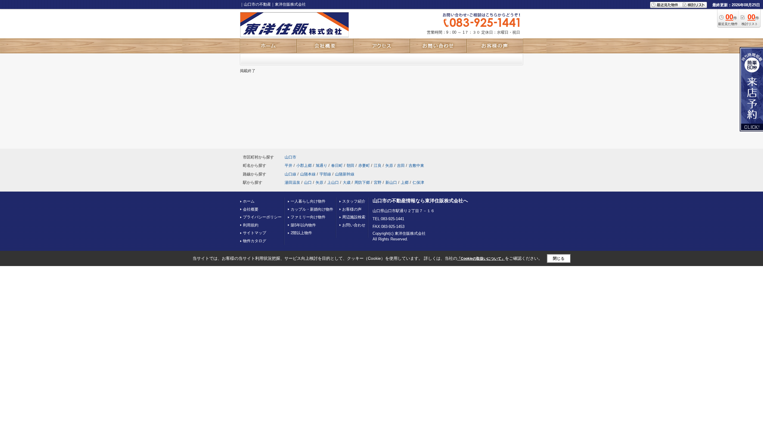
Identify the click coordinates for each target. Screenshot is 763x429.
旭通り (321, 165)
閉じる (559, 258)
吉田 (401, 165)
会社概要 (250, 209)
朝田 (350, 165)
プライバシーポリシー (262, 217)
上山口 (333, 182)
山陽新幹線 (344, 174)
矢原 (389, 165)
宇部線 (325, 174)
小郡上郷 (304, 165)
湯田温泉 (292, 182)
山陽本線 (308, 174)
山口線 (290, 174)
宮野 (378, 182)
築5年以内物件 (303, 225)
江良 (378, 165)
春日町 (337, 165)
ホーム (249, 201)
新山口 (391, 182)
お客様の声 (352, 209)
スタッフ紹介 (353, 201)
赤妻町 (364, 165)
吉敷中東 (416, 165)
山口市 (290, 157)
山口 (308, 182)
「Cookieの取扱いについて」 (481, 259)
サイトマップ (254, 233)
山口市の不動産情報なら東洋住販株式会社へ (420, 200)
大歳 (347, 182)
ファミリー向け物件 (308, 217)
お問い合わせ (353, 225)
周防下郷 (362, 182)
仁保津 (418, 182)
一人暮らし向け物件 (308, 201)
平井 (288, 165)
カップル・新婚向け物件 (312, 209)
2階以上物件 (301, 233)
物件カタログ (254, 241)
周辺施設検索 (353, 217)
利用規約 (250, 225)
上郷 (405, 182)
